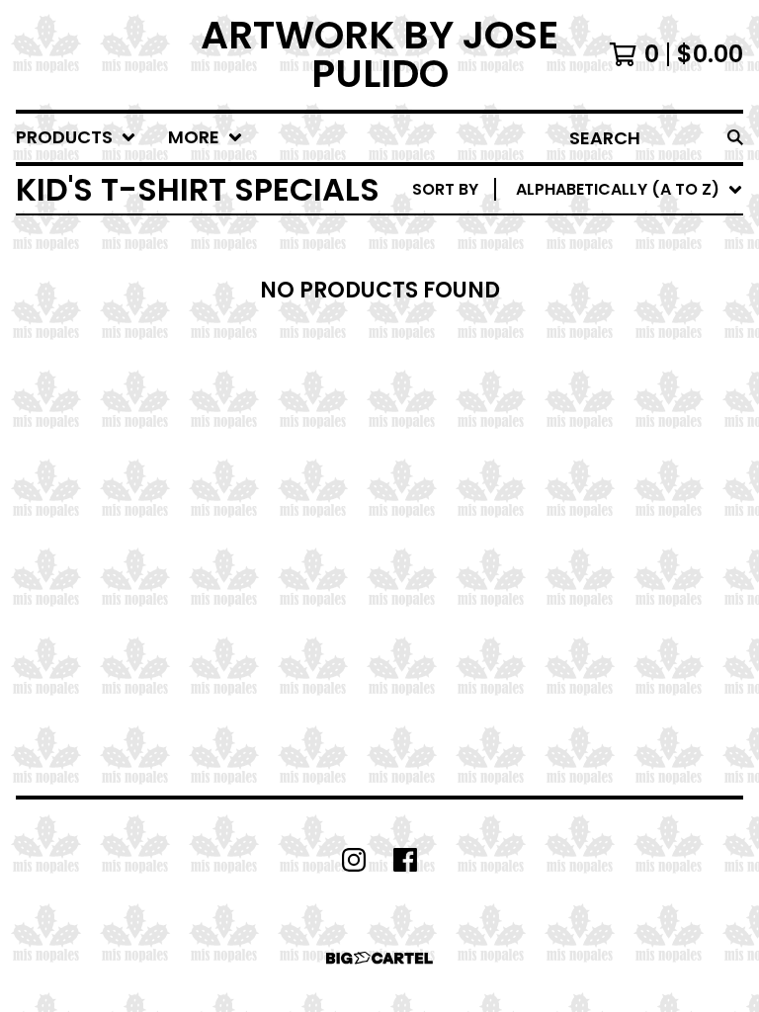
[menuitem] (76, 138)
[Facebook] (405, 860)
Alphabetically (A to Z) (621, 335)
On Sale (552, 272)
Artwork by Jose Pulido (379, 55)
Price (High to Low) (605, 493)
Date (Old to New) (599, 430)
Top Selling (569, 304)
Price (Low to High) (605, 462)
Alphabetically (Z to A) (621, 367)
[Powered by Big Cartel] (379, 958)
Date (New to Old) (599, 398)
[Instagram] (354, 860)
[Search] (735, 138)
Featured (559, 240)
